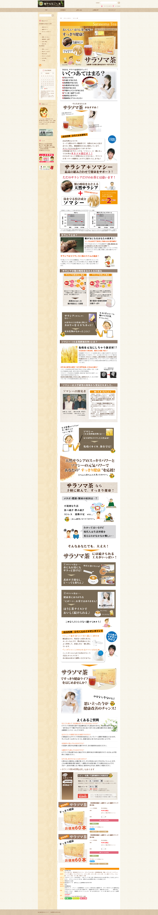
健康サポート (45, 29)
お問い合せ (79, 10)
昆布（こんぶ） (45, 49)
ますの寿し (44, 58)
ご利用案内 (63, 10)
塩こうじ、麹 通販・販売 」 (46, 145)
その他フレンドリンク (44, 150)
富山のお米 (44, 53)
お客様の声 (95, 10)
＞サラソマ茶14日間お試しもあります (77, 769)
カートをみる (117, 6)
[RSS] (40, 65)
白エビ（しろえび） (46, 56)
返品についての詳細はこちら (98, 826)
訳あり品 (44, 43)
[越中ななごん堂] (51, 6)
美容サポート (45, 27)
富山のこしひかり (46, 51)
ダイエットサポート (67, 18)
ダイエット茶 (75, 18)
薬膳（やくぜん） (46, 37)
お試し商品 (44, 41)
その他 (43, 60)
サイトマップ (112, 10)
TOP (46, 10)
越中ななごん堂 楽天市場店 (45, 143)
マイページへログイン (108, 6)
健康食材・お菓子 (46, 39)
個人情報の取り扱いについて (43, 912)
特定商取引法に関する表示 (55, 912)
